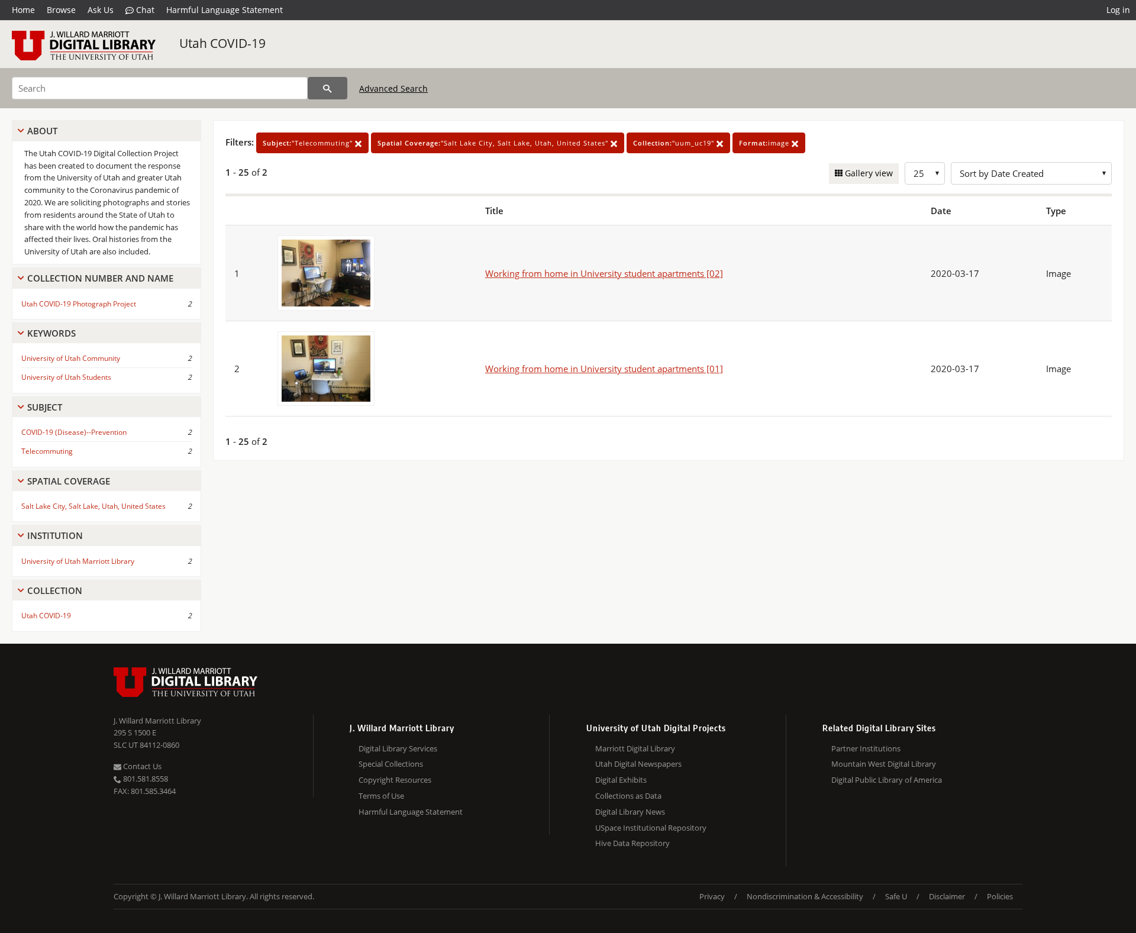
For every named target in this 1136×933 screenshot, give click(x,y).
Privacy (712, 896)
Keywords (51, 333)
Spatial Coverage (68, 481)
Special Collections (391, 763)
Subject (44, 407)
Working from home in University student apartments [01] (604, 369)
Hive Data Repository (632, 843)
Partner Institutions (866, 748)
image (765, 142)
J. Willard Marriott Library (157, 720)
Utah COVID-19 (222, 43)
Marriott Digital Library (635, 748)
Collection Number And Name (100, 278)
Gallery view (868, 173)
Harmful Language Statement (224, 9)
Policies (1000, 896)
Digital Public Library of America (886, 779)
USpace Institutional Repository (650, 827)
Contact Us (141, 766)
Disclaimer (947, 896)
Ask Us (101, 9)
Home (23, 9)
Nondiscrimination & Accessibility (805, 896)
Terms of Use (381, 795)
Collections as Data (628, 795)
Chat (144, 9)
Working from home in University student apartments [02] (604, 273)
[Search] (327, 88)
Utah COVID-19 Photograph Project (78, 304)
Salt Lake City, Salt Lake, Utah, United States (93, 506)
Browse (61, 9)
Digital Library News (630, 811)
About (42, 131)
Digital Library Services (398, 748)
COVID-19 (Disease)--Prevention (74, 432)
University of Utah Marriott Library (77, 561)
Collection (54, 590)
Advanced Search (393, 88)
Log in (1118, 9)
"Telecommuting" (309, 142)
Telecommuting (47, 451)
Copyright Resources (395, 779)
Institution (55, 535)
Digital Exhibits (621, 779)
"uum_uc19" (675, 142)
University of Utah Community (70, 358)
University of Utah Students (66, 377)
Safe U (896, 896)
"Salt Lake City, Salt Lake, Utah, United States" (494, 142)
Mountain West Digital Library (883, 763)
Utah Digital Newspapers (638, 763)
